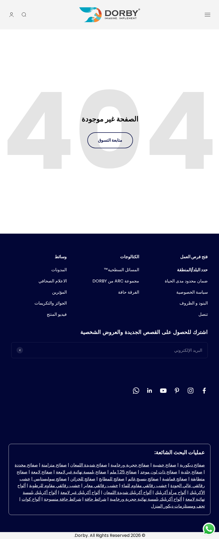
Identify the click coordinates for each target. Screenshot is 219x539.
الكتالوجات (129, 257)
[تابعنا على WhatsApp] (136, 390)
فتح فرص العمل (194, 257)
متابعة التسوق (110, 140)
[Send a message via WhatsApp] (209, 529)
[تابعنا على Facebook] (204, 390)
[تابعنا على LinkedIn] (149, 390)
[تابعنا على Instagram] (190, 390)
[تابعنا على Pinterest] (177, 390)
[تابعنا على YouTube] (163, 390)
